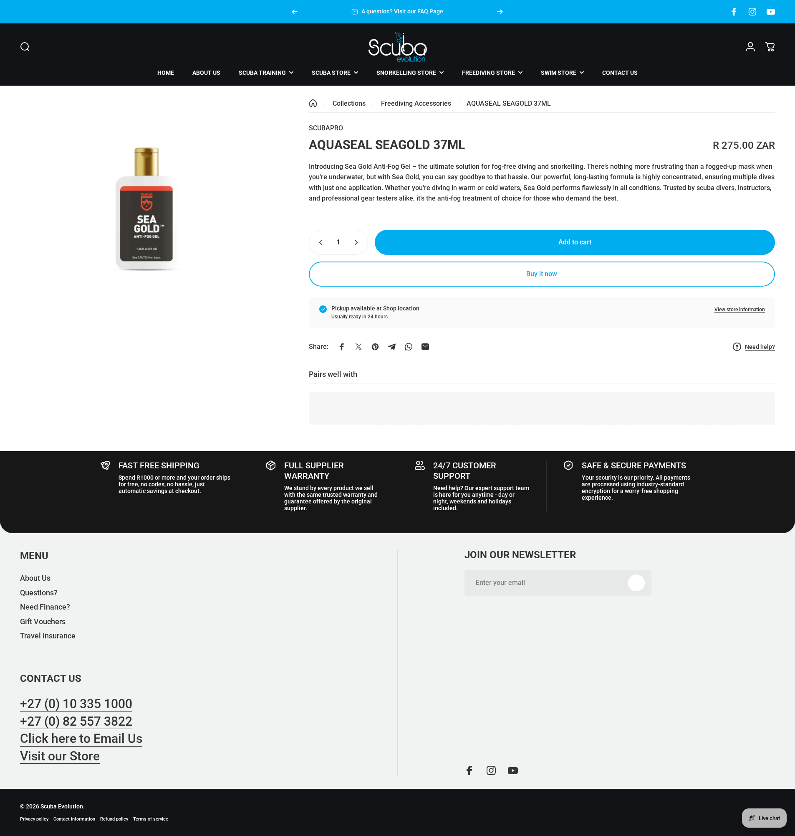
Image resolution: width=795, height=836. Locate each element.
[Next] (500, 11)
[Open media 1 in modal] (145, 207)
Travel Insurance (48, 635)
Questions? (39, 592)
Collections (349, 103)
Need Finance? (45, 606)
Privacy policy (34, 819)
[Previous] (294, 11)
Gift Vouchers (43, 621)
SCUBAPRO (326, 128)
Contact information (74, 819)
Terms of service (150, 819)
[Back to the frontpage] (313, 103)
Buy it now (541, 274)
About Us (35, 578)
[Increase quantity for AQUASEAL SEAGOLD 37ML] (358, 242)
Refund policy (114, 819)
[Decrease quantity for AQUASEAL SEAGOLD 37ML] (318, 242)
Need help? (760, 346)
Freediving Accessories (416, 103)
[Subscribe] (636, 582)
